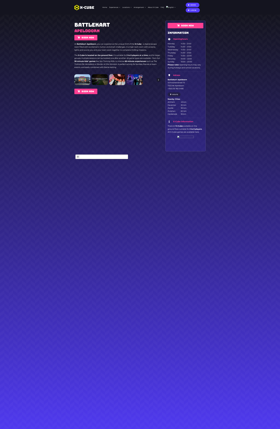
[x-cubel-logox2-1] (84, 6)
